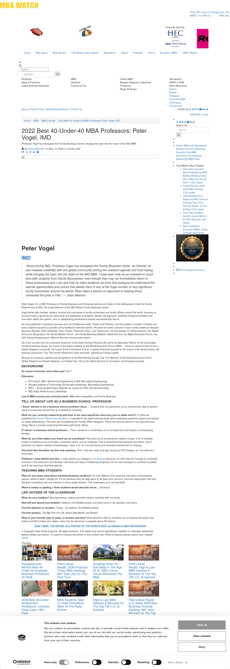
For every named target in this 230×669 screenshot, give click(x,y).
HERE (25, 538)
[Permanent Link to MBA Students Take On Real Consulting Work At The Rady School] (72, 588)
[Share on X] (27, 152)
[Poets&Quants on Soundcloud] (206, 109)
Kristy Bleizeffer (36, 148)
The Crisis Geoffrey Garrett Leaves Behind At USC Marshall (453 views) (195, 217)
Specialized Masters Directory (191, 147)
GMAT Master (190, 52)
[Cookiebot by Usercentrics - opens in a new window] (22, 662)
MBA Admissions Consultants (189, 153)
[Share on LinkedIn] (34, 152)
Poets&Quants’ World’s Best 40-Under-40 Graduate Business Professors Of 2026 (35, 570)
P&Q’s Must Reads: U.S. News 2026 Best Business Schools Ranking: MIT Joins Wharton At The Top (143, 606)
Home (27, 52)
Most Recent (59, 52)
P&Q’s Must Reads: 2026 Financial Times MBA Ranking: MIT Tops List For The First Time (72, 570)
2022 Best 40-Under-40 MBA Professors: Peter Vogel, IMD (89, 120)
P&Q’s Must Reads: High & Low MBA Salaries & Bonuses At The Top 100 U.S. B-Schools (142, 570)
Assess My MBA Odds (188, 159)
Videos (124, 52)
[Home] (80, 34)
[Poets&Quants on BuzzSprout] (180, 122)
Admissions (110, 52)
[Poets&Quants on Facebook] (195, 109)
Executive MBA (177, 99)
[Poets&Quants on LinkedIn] (204, 109)
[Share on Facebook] (30, 152)
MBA (36, 120)
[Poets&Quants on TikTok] (194, 122)
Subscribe (195, 114)
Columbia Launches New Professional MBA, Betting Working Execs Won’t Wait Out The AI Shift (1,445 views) (195, 175)
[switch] (97, 662)
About (25, 109)
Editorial (64, 109)
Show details (175, 662)
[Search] (57, 74)
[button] (23, 152)
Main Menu (42, 52)
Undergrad (175, 102)
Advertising (52, 109)
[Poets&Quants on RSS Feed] (193, 109)
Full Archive (175, 105)
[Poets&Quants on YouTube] (200, 109)
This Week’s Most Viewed (84, 52)
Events (151, 52)
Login (205, 114)
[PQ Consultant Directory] (192, 270)
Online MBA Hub (185, 145)
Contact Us (76, 109)
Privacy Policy (37, 109)
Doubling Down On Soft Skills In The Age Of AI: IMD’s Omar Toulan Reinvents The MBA (107, 570)
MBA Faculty (48, 120)
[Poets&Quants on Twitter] (190, 109)
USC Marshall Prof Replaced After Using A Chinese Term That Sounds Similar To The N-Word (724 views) (195, 202)
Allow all (202, 624)
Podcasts (138, 52)
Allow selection (202, 636)
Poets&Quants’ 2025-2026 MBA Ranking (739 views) (194, 189)
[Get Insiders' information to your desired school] (192, 247)
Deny (202, 646)
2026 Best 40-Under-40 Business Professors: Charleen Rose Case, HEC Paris (36, 606)
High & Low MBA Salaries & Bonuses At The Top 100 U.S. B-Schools (108, 604)
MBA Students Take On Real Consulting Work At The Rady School (70, 604)
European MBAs (168, 52)
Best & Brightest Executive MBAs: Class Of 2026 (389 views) (195, 229)
